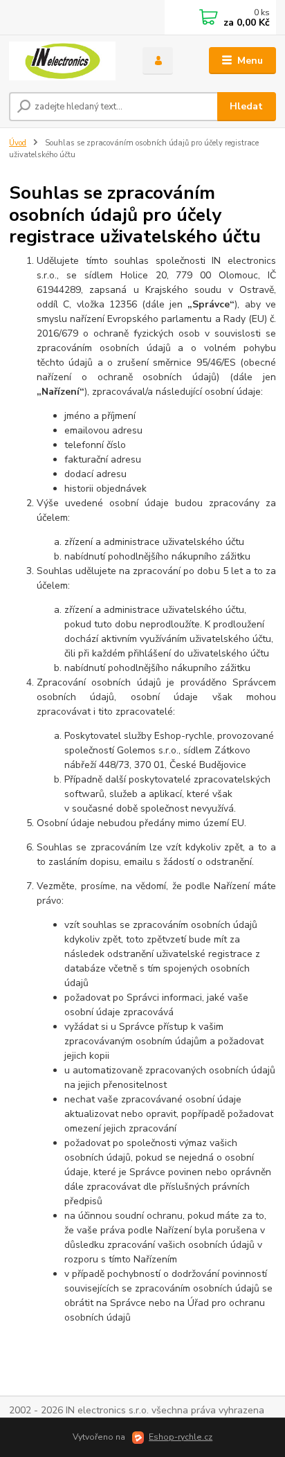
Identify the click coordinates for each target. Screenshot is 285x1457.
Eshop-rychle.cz (180, 1436)
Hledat (246, 106)
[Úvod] (64, 61)
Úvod (17, 143)
